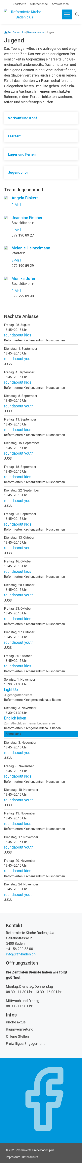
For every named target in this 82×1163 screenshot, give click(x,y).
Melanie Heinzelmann (31, 248)
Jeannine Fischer (27, 217)
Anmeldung (13, 734)
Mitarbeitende (39, 4)
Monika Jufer (23, 278)
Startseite (20, 4)
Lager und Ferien (22, 154)
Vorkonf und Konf (22, 118)
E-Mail (16, 205)
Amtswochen (60, 4)
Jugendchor (18, 172)
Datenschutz (30, 1157)
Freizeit (14, 136)
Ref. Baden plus (17, 32)
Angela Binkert (25, 197)
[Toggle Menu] (67, 14)
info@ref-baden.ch (21, 954)
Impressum (13, 1157)
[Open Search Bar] (77, 14)
